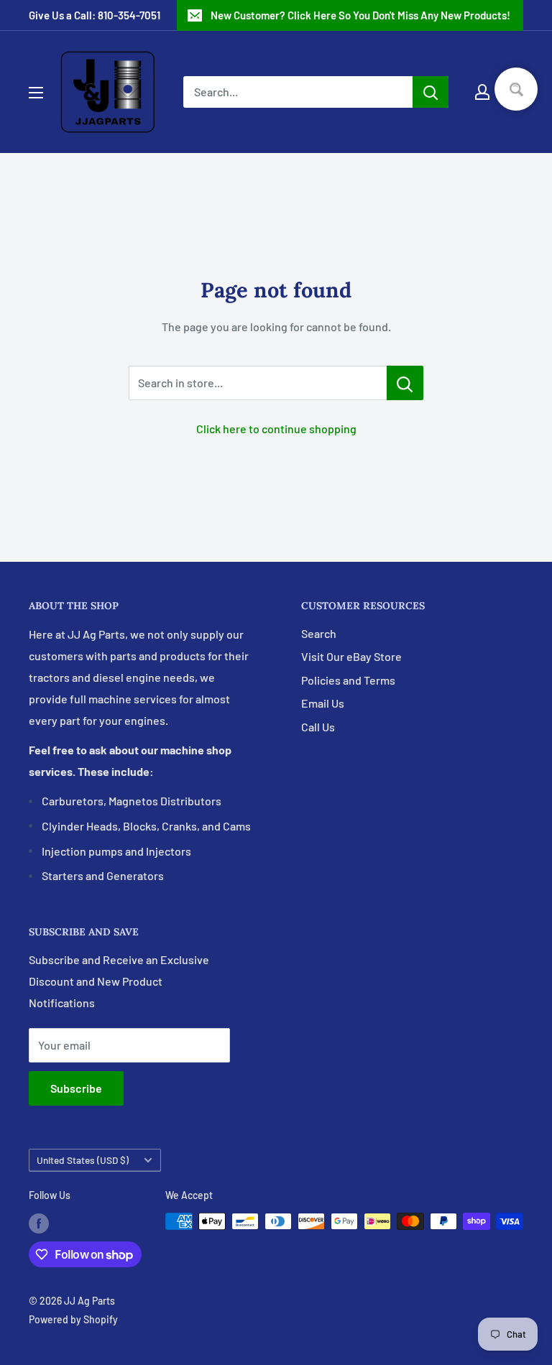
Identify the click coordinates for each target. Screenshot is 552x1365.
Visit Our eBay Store (351, 656)
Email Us (322, 703)
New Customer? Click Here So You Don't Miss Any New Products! (360, 15)
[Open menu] (36, 92)
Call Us (318, 727)
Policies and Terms (348, 680)
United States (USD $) (83, 1160)
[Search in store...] (405, 383)
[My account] (482, 92)
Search (318, 633)
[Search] (430, 92)
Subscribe (76, 1088)
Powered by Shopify (73, 1319)
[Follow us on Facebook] (39, 1223)
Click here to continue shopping (276, 428)
